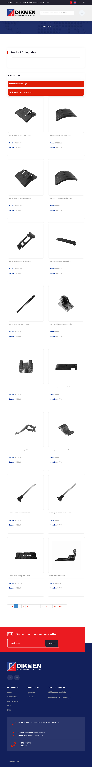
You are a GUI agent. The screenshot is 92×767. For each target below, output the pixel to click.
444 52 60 (14, 2)
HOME (9, 692)
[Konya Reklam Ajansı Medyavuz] (14, 761)
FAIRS (9, 710)
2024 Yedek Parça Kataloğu (59, 698)
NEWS (9, 706)
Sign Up (52, 643)
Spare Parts (31, 692)
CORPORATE (12, 697)
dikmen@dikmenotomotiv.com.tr (36, 2)
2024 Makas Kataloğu (57, 692)
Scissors (30, 697)
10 (46, 606)
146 (55, 606)
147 (60, 606)
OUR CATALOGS (13, 701)
